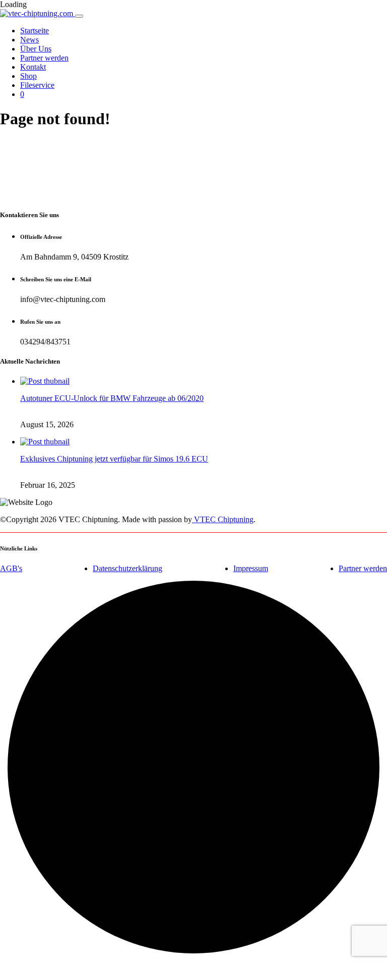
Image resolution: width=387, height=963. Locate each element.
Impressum (250, 568)
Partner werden (44, 58)
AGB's (11, 568)
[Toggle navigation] (79, 16)
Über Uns (35, 48)
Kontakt (33, 67)
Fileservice (37, 85)
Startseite (34, 30)
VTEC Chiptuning (222, 519)
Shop (28, 76)
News (29, 39)
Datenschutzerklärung (127, 568)
